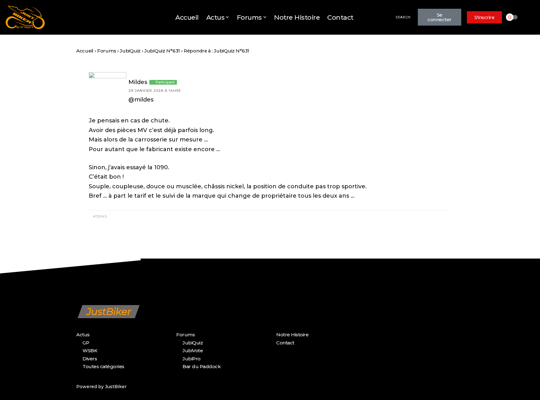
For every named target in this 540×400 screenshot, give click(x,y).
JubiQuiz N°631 (162, 51)
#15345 (99, 216)
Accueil (84, 51)
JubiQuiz (130, 51)
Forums (106, 51)
